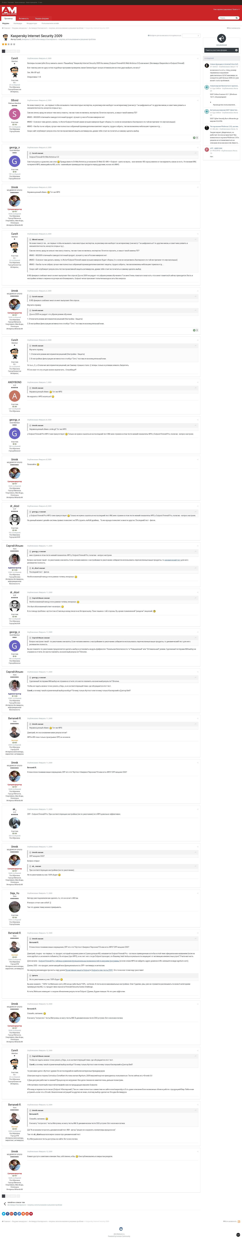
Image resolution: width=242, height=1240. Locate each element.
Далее (12, 51)
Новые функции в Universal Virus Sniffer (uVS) (224, 64)
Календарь (18, 23)
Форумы (5, 23)
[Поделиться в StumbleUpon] (27, 1214)
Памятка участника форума (216, 50)
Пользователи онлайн (50, 23)
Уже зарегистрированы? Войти (225, 9)
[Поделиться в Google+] (11, 1214)
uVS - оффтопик (216, 148)
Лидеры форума (42, 19)
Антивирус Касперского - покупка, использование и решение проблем (66, 39)
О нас (40, 2)
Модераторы (32, 23)
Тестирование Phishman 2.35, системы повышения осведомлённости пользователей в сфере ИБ (224, 126)
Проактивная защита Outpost (77, 970)
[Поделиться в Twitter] (3, 1214)
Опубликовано (39, 58)
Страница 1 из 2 (28, 51)
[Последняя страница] (18, 51)
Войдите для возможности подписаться (165, 35)
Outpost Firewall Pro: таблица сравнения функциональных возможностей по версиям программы (79, 961)
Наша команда (20, 2)
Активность (24, 19)
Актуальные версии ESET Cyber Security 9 (224, 110)
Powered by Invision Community (119, 1236)
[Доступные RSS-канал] (239, 1221)
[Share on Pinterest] (31, 1214)
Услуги (4, 2)
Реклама (11, 2)
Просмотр (8, 19)
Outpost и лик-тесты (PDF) (102, 970)
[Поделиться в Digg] (15, 1214)
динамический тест (172, 560)
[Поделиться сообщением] (197, 58)
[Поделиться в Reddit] (23, 1214)
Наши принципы (31, 2)
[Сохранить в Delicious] (19, 1214)
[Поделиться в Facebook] (7, 1214)
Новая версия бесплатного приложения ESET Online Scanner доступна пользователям (224, 86)
